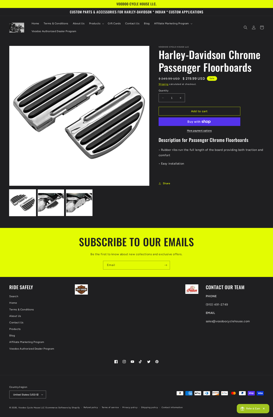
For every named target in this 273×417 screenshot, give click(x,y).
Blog (12, 335)
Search (13, 296)
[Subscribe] (166, 265)
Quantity (164, 90)
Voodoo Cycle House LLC (31, 407)
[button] (96, 23)
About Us (15, 316)
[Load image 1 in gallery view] (22, 202)
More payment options (199, 130)
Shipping (164, 84)
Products (15, 329)
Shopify (76, 407)
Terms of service (110, 407)
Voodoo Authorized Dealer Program (31, 348)
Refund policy (91, 407)
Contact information (172, 407)
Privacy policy (129, 407)
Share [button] (166, 183)
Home (13, 302)
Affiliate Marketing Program (26, 342)
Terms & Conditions (21, 309)
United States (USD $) (26, 394)
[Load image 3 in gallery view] (79, 202)
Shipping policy (149, 407)
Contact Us (16, 322)
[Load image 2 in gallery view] (51, 202)
